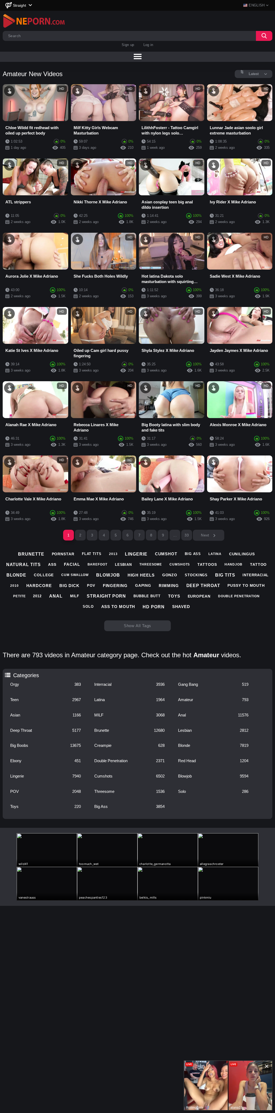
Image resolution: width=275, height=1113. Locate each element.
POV (45, 791)
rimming (169, 585)
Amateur (213, 699)
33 (186, 535)
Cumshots (129, 776)
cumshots (179, 564)
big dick (69, 585)
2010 (14, 586)
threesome (150, 564)
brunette (31, 554)
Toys (45, 806)
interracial (256, 575)
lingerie (136, 554)
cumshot (166, 554)
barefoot (97, 564)
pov (91, 586)
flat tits (92, 554)
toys (174, 596)
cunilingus (242, 554)
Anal (213, 715)
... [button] (175, 535)
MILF (129, 715)
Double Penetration (129, 760)
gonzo (170, 575)
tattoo (258, 564)
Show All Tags (137, 625)
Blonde (213, 745)
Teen (45, 699)
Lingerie (45, 776)
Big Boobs (45, 745)
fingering (115, 585)
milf (74, 596)
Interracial (129, 684)
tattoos (207, 564)
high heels (141, 575)
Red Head (213, 760)
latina (214, 554)
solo (88, 607)
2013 (113, 554)
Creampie (129, 745)
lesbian (123, 565)
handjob (234, 564)
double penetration (239, 596)
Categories (7, 673)
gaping (143, 585)
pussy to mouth (246, 585)
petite (19, 596)
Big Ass (129, 806)
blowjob (108, 575)
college (44, 575)
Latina (129, 699)
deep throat (203, 585)
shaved (181, 606)
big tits (225, 575)
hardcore (39, 585)
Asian (45, 715)
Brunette (129, 730)
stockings (196, 575)
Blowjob (213, 776)
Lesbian (213, 730)
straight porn (106, 596)
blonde (16, 575)
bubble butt (147, 596)
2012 (37, 596)
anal (56, 596)
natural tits (23, 564)
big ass (193, 554)
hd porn (153, 607)
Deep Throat (45, 730)
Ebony (45, 760)
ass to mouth (118, 606)
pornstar (63, 554)
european (199, 596)
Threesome (129, 791)
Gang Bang (213, 684)
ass (52, 564)
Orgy (45, 684)
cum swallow (75, 575)
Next (205, 535)
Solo (213, 791)
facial (72, 564)
